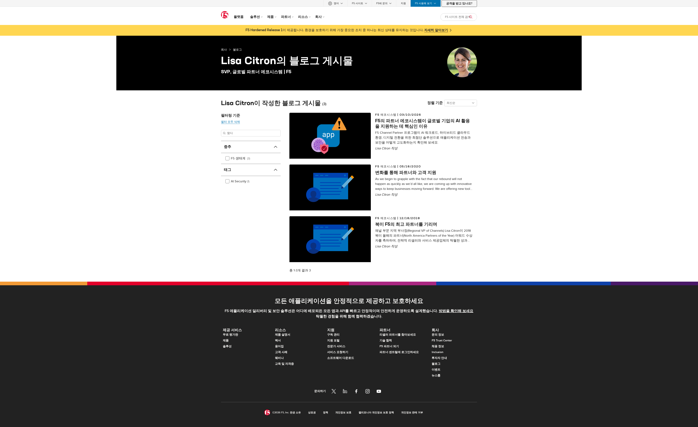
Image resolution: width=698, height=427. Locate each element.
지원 (403, 3)
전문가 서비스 (336, 346)
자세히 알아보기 (436, 30)
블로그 (237, 49)
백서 (278, 340)
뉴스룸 (436, 375)
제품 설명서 (282, 334)
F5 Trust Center (442, 340)
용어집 (279, 346)
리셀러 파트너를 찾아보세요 (398, 334)
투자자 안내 (439, 358)
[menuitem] (335, 3)
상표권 (312, 412)
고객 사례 (281, 352)
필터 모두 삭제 (230, 122)
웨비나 (279, 358)
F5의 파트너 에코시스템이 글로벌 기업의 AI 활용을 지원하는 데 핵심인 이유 (422, 123)
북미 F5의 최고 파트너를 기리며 (406, 224)
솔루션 (227, 346)
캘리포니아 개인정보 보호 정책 (376, 412)
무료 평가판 (230, 334)
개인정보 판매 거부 (412, 412)
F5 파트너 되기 (389, 346)
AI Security (240, 181)
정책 (325, 412)
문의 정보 (438, 334)
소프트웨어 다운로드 (340, 358)
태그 (227, 170)
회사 (224, 49)
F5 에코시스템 (385, 114)
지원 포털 (333, 340)
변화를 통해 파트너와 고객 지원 (405, 172)
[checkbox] (227, 158)
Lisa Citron (382, 148)
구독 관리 (333, 334)
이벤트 (436, 369)
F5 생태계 (240, 158)
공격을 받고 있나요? (459, 3)
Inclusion (437, 352)
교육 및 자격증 (284, 364)
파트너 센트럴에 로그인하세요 (399, 352)
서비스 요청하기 (337, 352)
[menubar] (349, 3)
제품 (226, 340)
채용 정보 (438, 346)
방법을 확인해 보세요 (456, 311)
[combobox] (460, 103)
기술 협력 (386, 340)
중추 (227, 147)
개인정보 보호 (343, 412)
